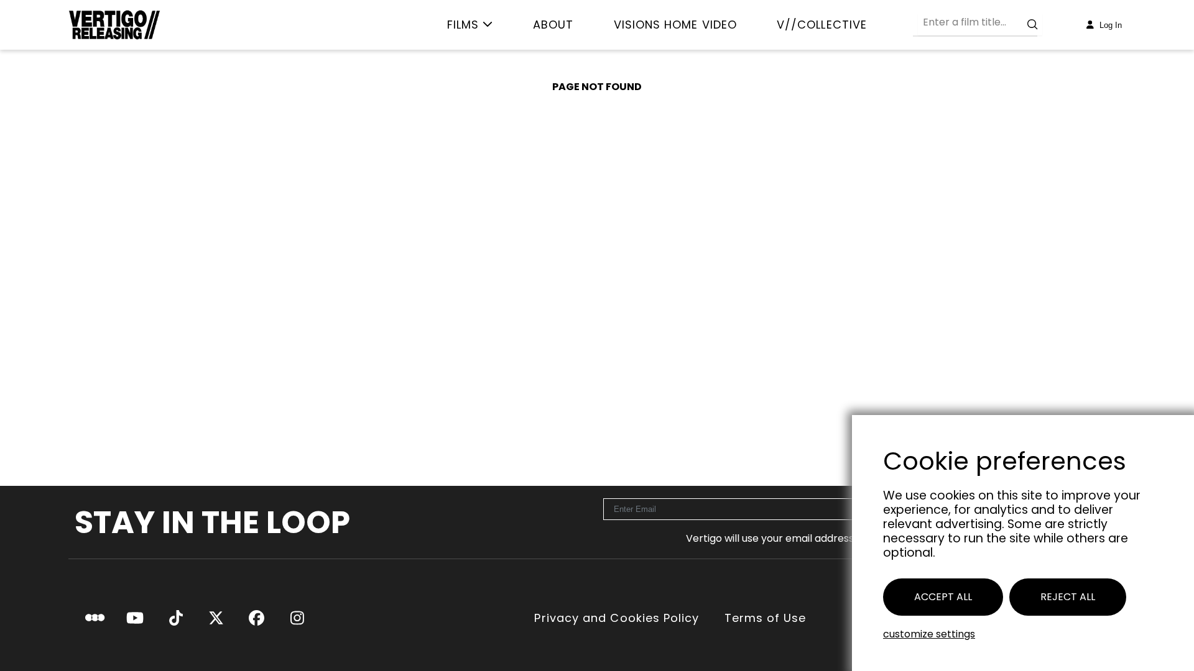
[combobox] (980, 24)
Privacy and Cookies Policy (616, 618)
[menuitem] (470, 25)
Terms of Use (765, 618)
